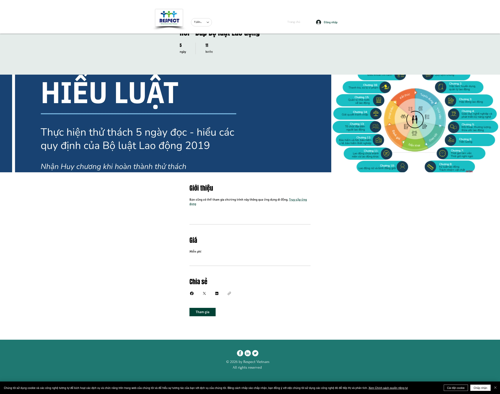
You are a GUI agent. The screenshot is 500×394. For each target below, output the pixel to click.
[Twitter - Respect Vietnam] (255, 353)
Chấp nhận (480, 388)
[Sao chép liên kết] (229, 293)
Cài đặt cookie (456, 388)
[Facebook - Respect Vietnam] (240, 353)
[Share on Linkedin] (216, 293)
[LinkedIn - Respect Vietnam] (248, 353)
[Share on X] (204, 293)
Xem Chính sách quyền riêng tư (388, 388)
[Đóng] (495, 388)
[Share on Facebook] (191, 293)
